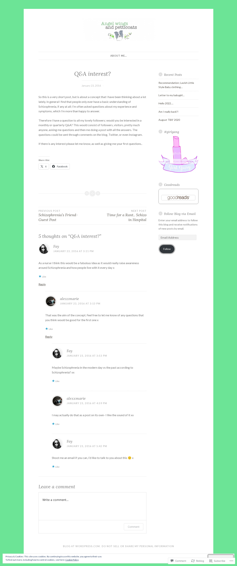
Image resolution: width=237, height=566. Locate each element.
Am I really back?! (168, 111)
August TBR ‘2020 (169, 119)
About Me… (118, 55)
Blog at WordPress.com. (82, 546)
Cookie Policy (72, 559)
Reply (42, 284)
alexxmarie (69, 298)
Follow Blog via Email (180, 214)
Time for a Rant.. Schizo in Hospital (126, 215)
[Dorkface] (178, 172)
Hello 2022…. (165, 103)
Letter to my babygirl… (171, 95)
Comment (133, 526)
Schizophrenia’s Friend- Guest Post (58, 215)
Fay (56, 246)
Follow (167, 248)
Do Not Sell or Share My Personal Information (138, 546)
